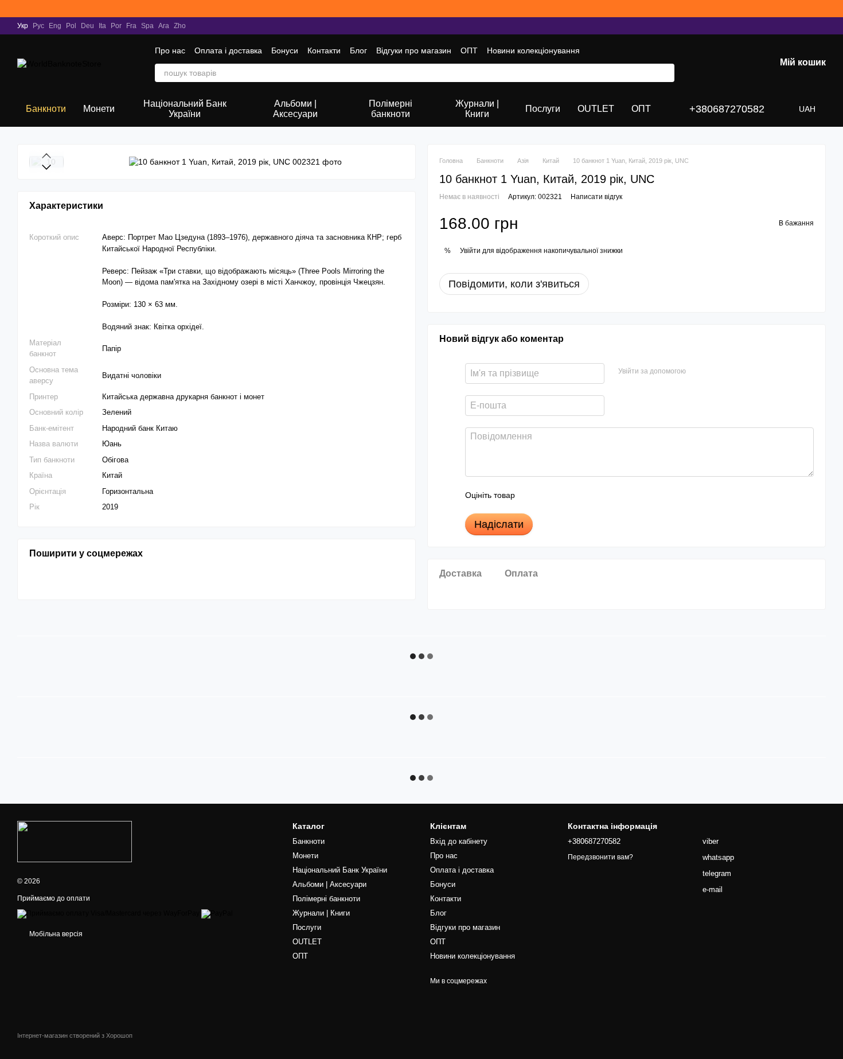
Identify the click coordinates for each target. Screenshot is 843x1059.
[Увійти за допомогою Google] (717, 372)
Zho (180, 25)
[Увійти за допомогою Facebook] (698, 372)
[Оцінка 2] (552, 495)
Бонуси (284, 50)
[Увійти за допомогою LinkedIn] (735, 372)
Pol (71, 25)
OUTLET (595, 109)
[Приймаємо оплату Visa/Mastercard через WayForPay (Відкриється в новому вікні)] (108, 913)
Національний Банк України (185, 109)
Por (116, 25)
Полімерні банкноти (390, 109)
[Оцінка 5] (607, 495)
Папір (111, 348)
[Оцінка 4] (589, 495)
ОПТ (469, 50)
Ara (163, 25)
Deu (87, 25)
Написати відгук (596, 197)
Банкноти (46, 109)
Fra (131, 25)
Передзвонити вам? (600, 857)
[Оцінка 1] (534, 495)
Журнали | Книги (477, 109)
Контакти (324, 50)
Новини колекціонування (533, 50)
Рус (38, 25)
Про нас (170, 50)
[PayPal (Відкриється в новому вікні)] (217, 913)
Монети (99, 109)
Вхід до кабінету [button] (458, 841)
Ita (102, 25)
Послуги (542, 109)
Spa (147, 25)
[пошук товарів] (665, 73)
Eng (55, 25)
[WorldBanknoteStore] (74, 841)
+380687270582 (726, 109)
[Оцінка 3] (570, 495)
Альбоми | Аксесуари (295, 109)
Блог (358, 50)
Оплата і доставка (228, 50)
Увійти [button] (470, 251)
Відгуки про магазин (413, 50)
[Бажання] (706, 63)
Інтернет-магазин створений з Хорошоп (74, 1035)
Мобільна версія (55, 934)
